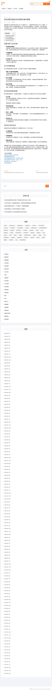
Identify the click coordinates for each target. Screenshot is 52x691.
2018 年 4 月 (7, 620)
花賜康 (39, 235)
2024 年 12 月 (7, 386)
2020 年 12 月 (7, 528)
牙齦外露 (32, 232)
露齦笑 (5, 239)
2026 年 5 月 (7, 342)
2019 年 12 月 (7, 564)
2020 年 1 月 (7, 561)
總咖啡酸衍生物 (27, 235)
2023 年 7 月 (7, 437)
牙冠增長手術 (18, 232)
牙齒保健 (6, 286)
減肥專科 (6, 277)
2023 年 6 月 (7, 440)
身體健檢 (6, 307)
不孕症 (5, 225)
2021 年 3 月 (7, 519)
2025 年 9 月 (7, 363)
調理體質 (6, 304)
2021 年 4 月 (7, 516)
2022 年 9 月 (7, 466)
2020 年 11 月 (7, 531)
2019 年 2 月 (7, 593)
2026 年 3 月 (7, 348)
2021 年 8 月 (7, 505)
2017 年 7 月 (7, 647)
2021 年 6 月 (7, 510)
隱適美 (38, 237)
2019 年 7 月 (7, 578)
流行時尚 (15, 8)
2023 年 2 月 (7, 451)
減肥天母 (6, 232)
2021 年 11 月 (7, 496)
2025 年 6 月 (7, 371)
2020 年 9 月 (7, 537)
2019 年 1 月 (7, 596)
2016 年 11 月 (7, 670)
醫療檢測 (6, 316)
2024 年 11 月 (7, 389)
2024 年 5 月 (7, 407)
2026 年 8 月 (7, 333)
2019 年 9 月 (7, 573)
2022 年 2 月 (7, 487)
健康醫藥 (21, 8)
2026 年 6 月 (7, 339)
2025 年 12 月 (7, 357)
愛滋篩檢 (12, 230)
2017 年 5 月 (7, 652)
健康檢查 (6, 257)
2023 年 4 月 (7, 445)
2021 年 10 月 (7, 499)
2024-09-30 (7, 17)
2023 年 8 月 (7, 434)
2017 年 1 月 (7, 664)
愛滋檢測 (6, 230)
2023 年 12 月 (7, 422)
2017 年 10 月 (7, 638)
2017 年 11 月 (7, 635)
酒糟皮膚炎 (19, 237)
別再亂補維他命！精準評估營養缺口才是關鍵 (14, 209)
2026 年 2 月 (7, 351)
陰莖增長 (32, 237)
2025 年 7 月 (7, 369)
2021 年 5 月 (7, 513)
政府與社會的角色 (9, 40)
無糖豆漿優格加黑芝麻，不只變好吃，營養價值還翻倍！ (17, 206)
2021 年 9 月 (7, 502)
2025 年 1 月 (7, 383)
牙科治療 (6, 283)
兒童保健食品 (20, 225)
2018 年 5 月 (7, 617)
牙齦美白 (38, 232)
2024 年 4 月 (7, 410)
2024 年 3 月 (7, 413)
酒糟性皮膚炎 (7, 313)
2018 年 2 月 (7, 626)
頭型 (16, 239)
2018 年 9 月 (7, 608)
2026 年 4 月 (7, 345)
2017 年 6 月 (7, 649)
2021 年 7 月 (7, 508)
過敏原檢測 (8, 103)
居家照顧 (6, 266)
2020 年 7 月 (7, 543)
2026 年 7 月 (7, 336)
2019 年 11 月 (7, 567)
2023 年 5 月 (7, 442)
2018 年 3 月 (7, 623)
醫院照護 (6, 319)
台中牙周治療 (41, 225)
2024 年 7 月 (7, 401)
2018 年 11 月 (7, 602)
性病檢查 (14, 103)
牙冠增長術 (25, 232)
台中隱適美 (12, 227)
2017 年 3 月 (7, 658)
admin (8, 22)
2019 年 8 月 (7, 576)
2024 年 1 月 (7, 419)
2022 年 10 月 (7, 463)
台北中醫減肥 (20, 227)
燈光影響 (6, 280)
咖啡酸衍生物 (34, 227)
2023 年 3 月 (7, 448)
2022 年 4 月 (7, 481)
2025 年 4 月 (7, 377)
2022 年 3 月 (7, 484)
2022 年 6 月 (7, 475)
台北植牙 (27, 227)
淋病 (42, 230)
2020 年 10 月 (7, 534)
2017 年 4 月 (7, 655)
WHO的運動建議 (9, 37)
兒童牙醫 (6, 263)
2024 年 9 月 (7, 395)
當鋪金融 (10, 8)
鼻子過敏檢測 (22, 239)
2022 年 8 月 (7, 469)
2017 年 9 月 (7, 641)
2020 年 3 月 (7, 555)
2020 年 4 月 (7, 552)
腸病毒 (34, 235)
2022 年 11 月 (7, 460)
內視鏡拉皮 (27, 225)
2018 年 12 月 (7, 599)
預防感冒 (11, 239)
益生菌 (5, 235)
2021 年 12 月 (7, 493)
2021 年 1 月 (7, 525)
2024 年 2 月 (7, 416)
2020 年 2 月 (7, 558)
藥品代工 (6, 301)
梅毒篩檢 (18, 103)
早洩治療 (25, 230)
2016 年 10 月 (7, 673)
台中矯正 (6, 227)
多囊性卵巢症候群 (42, 227)
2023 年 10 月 (7, 428)
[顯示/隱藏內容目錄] (12, 34)
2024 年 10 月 (7, 392)
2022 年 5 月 (7, 478)
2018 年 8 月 (7, 611)
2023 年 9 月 (7, 431)
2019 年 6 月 (7, 581)
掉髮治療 (6, 269)
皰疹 (44, 232)
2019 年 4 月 (7, 587)
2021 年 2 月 (7, 522)
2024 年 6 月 (7, 404)
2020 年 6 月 (7, 546)
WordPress (49, 689)
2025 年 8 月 (7, 366)
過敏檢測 (13, 237)
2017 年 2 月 (7, 661)
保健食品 (6, 254)
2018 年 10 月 (7, 605)
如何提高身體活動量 (10, 38)
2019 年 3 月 (7, 590)
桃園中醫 (31, 230)
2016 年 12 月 (7, 667)
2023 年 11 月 (7, 425)
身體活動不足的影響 (10, 35)
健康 (3, 3)
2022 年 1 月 (7, 490)
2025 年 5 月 (7, 374)
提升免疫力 (18, 230)
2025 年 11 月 (7, 360)
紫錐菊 (20, 235)
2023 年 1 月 (7, 454)
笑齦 (10, 235)
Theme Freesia (40, 689)
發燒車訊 (4, 8)
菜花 (45, 235)
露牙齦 (43, 237)
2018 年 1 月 (7, 629)
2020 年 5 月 (7, 549)
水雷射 (37, 230)
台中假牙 (34, 225)
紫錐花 (15, 235)
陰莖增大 (26, 237)
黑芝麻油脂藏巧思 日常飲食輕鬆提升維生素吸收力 (15, 212)
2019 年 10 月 (7, 570)
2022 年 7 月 (7, 472)
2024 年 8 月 (7, 398)
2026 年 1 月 (7, 354)
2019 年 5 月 (7, 584)
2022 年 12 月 (7, 457)
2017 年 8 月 (7, 644)
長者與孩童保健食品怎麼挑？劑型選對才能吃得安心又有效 (17, 200)
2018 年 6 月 (7, 614)
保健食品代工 (12, 225)
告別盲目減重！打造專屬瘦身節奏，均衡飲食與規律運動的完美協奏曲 (20, 203)
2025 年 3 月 (7, 380)
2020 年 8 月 (7, 540)
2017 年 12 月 (7, 632)
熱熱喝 (11, 232)
